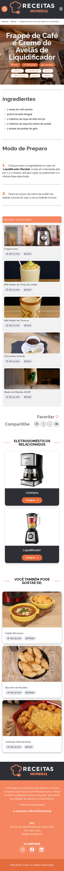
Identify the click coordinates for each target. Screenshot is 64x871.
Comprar (30, 500)
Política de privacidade (32, 804)
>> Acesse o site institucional (32, 811)
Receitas (5, 22)
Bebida (13, 22)
